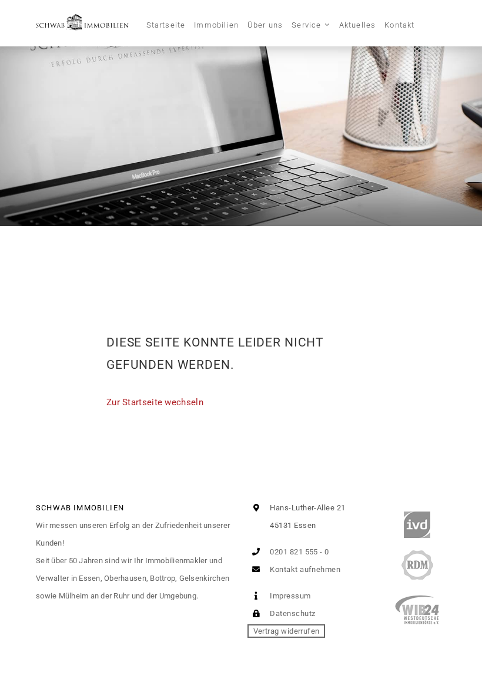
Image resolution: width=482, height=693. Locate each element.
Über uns (265, 25)
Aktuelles (357, 25)
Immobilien (216, 25)
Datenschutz (291, 613)
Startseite (166, 25)
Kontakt (399, 25)
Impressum (289, 595)
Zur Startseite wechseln (154, 402)
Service (306, 25)
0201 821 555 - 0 (298, 551)
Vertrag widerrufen (286, 631)
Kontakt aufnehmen (304, 569)
